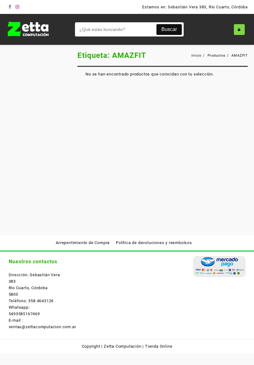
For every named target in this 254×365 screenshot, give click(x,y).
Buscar (169, 29)
